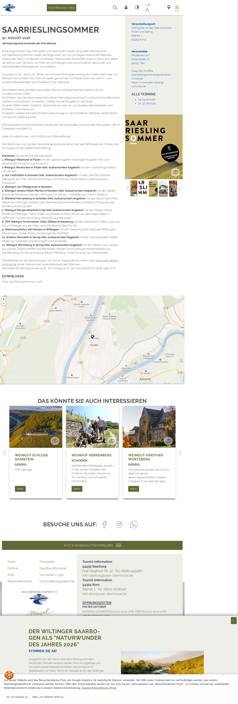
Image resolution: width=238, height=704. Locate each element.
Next (180, 188)
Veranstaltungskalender (56, 581)
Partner (12, 568)
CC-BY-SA (157, 383)
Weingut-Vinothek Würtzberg (145, 457)
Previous (127, 188)
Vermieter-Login (52, 575)
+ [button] (4, 299)
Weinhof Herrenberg (92, 455)
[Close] (234, 620)
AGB (10, 575)
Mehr (20, 488)
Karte (11, 562)
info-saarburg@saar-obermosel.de (107, 575)
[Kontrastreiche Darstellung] (137, 8)
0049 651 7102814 (142, 70)
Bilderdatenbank (19, 581)
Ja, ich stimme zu (17, 697)
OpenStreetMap (135, 383)
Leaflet (114, 383)
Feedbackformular (53, 568)
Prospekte (47, 562)
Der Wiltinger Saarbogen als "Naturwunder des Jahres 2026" (65, 638)
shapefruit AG (178, 383)
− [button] (4, 303)
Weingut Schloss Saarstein (31, 457)
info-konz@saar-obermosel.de (104, 594)
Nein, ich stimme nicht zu (48, 697)
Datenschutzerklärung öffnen (99, 687)
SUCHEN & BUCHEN (61, 7)
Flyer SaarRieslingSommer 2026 (22, 281)
